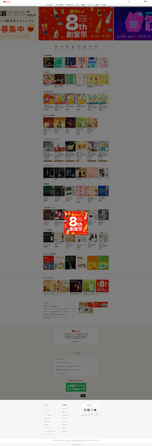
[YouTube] (95, 410)
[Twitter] (92, 410)
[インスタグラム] (85, 410)
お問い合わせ (89, 405)
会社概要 (90, 413)
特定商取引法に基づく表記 (85, 415)
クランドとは (85, 413)
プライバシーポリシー (96, 415)
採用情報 (95, 413)
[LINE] (88, 410)
